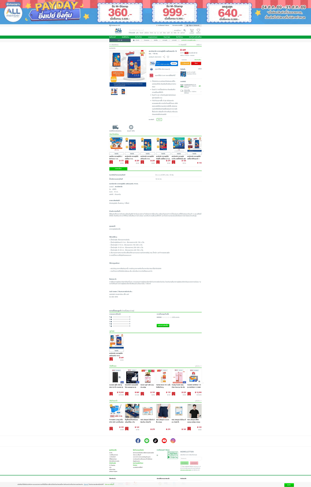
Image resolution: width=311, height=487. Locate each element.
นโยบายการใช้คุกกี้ (137, 455)
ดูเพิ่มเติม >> (198, 366)
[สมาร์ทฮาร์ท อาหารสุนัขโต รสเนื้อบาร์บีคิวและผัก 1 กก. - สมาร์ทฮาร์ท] (194, 144)
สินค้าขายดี (112, 37)
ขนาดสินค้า (151, 119)
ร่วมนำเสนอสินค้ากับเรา (138, 463)
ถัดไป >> (199, 45)
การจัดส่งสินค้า (112, 457)
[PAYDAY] (155, 12)
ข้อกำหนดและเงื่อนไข (138, 450)
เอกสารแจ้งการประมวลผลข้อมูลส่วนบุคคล (141, 457)
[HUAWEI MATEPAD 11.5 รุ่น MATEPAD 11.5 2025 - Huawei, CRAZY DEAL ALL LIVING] (194, 376)
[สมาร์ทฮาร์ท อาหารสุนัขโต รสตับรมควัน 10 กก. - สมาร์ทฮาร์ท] (116, 341)
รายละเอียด (118, 169)
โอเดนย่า (141, 33)
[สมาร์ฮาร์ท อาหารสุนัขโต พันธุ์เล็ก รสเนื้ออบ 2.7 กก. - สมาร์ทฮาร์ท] (163, 144)
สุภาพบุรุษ (184, 463)
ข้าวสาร (151, 33)
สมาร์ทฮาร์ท (112, 48)
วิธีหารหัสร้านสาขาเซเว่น (114, 461)
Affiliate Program (113, 471)
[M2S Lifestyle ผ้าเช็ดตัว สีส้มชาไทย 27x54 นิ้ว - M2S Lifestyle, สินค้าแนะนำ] (148, 411)
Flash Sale (167, 37)
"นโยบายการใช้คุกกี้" (109, 484)
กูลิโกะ (137, 33)
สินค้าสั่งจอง (179, 37)
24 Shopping (112, 465)
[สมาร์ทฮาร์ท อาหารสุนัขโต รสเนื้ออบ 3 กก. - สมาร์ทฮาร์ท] (132, 144)
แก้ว (172, 33)
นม (158, 33)
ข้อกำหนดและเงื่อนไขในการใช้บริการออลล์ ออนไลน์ (143, 453)
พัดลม (164, 33)
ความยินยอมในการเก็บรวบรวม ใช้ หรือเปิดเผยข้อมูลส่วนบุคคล (142, 460)
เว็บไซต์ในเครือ (112, 463)
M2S (110, 467)
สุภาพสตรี (194, 463)
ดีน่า (178, 33)
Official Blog (112, 469)
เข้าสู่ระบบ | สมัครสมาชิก (194, 25)
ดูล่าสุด (112, 331)
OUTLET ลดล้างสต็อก (195, 37)
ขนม (155, 33)
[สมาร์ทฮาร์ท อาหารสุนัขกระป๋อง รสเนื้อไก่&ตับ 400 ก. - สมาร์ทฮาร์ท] (179, 144)
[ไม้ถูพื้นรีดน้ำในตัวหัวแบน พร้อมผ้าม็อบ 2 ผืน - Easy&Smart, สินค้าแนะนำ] (132, 411)
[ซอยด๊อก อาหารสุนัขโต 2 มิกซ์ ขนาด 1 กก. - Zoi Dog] (116, 144)
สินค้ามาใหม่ (138, 37)
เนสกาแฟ (183, 33)
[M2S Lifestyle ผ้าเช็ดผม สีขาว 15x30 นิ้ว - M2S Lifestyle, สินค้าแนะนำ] (179, 411)
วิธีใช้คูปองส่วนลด (113, 459)
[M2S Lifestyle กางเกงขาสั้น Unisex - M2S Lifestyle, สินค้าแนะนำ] (163, 411)
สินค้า (119, 40)
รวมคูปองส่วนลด (152, 37)
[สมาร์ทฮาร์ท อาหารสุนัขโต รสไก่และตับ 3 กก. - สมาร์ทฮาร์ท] (148, 144)
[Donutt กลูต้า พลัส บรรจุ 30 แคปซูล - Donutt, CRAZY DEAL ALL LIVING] (148, 376)
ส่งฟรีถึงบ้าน (125, 37)
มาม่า (161, 33)
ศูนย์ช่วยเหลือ (113, 450)
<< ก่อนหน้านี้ (182, 45)
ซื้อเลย (196, 63)
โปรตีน (175, 33)
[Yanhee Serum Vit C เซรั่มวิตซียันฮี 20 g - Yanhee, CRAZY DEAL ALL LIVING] (163, 376)
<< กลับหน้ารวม (113, 45)
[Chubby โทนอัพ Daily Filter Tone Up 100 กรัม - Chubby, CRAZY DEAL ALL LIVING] (179, 376)
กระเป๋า (168, 33)
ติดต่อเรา (135, 465)
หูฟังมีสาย (146, 33)
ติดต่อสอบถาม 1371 (115, 25)
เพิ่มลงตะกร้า (186, 63)
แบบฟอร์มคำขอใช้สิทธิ (137, 467)
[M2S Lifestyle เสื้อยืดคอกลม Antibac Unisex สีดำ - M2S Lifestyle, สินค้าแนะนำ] (194, 411)
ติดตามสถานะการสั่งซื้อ (177, 25)
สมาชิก (110, 453)
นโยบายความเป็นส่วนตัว (185, 470)
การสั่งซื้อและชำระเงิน (113, 455)
